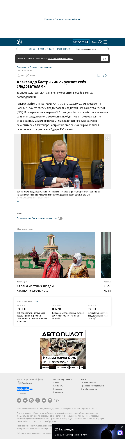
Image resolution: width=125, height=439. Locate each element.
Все (36, 301)
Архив (56, 382)
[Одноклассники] (37, 400)
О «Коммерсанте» (62, 379)
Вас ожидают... (68, 429)
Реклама (57, 389)
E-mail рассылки (89, 389)
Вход (94, 42)
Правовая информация (92, 385)
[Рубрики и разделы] (105, 42)
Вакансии (58, 392)
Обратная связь (89, 382)
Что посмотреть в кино (86, 49)
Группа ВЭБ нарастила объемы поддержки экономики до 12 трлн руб (102, 315)
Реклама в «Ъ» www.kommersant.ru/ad (62, 19)
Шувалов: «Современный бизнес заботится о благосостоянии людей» (68, 315)
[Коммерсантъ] (19, 42)
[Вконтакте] (25, 400)
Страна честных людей (35, 286)
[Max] (50, 400)
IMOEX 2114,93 (63, 49)
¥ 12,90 (50, 49)
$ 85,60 (32, 49)
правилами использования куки (60, 58)
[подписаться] (61, 218)
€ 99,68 (41, 49)
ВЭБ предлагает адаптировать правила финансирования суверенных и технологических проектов (32, 317)
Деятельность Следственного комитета (34, 67)
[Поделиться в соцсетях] (105, 75)
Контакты (58, 385)
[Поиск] (100, 42)
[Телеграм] (19, 400)
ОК (104, 58)
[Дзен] (31, 400)
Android (84, 379)
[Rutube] (44, 400)
